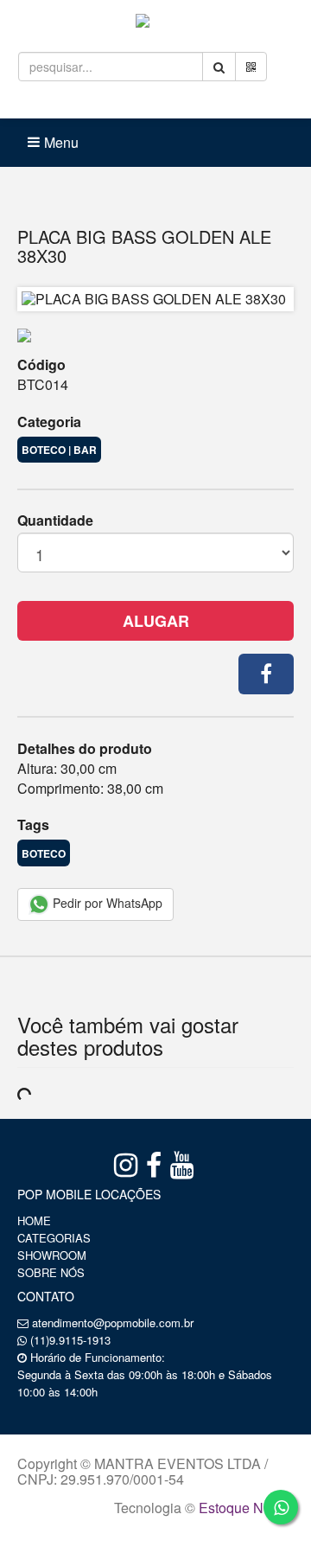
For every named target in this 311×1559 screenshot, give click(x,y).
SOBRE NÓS (51, 1272)
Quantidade (55, 520)
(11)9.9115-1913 (70, 1340)
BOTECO (44, 853)
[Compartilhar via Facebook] (266, 674)
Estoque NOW (242, 1507)
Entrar (91, 103)
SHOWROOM (51, 1255)
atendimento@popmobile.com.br (113, 1322)
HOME (34, 1220)
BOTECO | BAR (59, 449)
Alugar (156, 621)
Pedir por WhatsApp (105, 902)
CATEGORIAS (54, 1238)
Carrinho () (188, 103)
